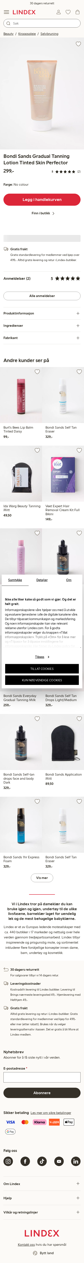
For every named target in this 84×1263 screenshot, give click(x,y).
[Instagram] (8, 1161)
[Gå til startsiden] (24, 12)
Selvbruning (49, 34)
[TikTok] (42, 1161)
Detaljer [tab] (42, 580)
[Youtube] (59, 1161)
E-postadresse (15, 1068)
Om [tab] (69, 580)
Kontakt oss (26, 1245)
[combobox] (42, 23)
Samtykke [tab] (15, 580)
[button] (42, 93)
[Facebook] (25, 1161)
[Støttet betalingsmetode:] (42, 1127)
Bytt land (47, 1253)
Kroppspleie (27, 34)
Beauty (8, 34)
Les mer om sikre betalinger (51, 1113)
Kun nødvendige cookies (42, 680)
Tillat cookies (41, 669)
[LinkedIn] (76, 1161)
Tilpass (39, 657)
